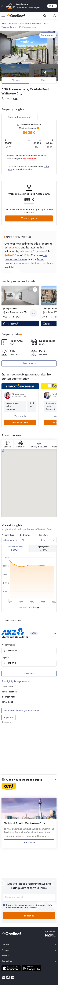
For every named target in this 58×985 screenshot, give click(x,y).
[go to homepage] (16, 15)
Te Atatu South (8, 27)
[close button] (2, 6)
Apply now (8, 717)
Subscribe (29, 916)
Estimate (13, 23)
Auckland (24, 23)
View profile (20, 416)
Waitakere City (39, 23)
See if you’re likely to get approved (19, 711)
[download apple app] (11, 968)
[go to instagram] (3, 977)
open (52, 6)
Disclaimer (6, 722)
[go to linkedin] (13, 977)
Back (3, 23)
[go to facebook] (8, 977)
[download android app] (31, 968)
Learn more (29, 842)
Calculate (29, 674)
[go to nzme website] (51, 934)
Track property (48, 35)
